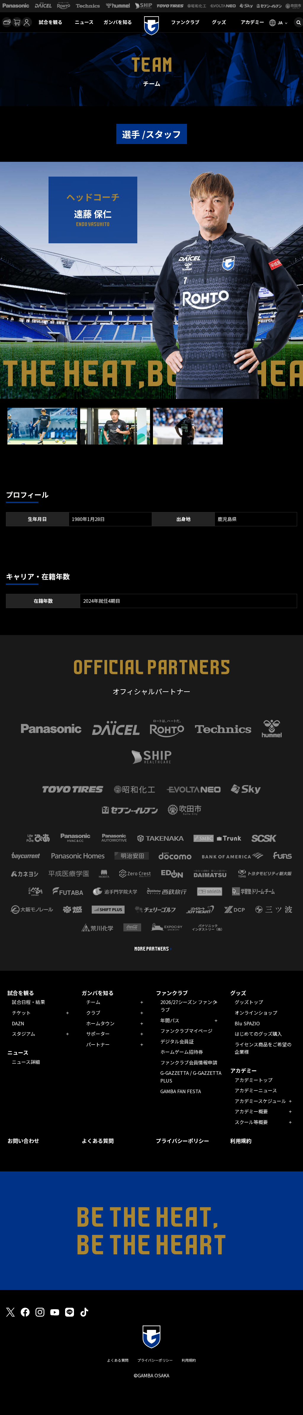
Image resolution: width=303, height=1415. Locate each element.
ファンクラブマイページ (186, 1030)
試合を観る (50, 21)
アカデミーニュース (256, 1090)
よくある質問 (98, 1140)
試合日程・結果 (28, 1001)
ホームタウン (100, 1023)
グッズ (219, 21)
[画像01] (42, 440)
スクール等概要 (251, 1121)
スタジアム (23, 1033)
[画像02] (115, 440)
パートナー (98, 1044)
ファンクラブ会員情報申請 (188, 1062)
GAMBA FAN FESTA (180, 1091)
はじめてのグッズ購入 (258, 1033)
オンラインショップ (256, 1012)
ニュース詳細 (26, 1061)
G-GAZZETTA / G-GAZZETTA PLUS (190, 1076)
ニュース (84, 21)
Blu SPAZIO (247, 1023)
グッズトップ (249, 1001)
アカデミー (252, 21)
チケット (21, 1012)
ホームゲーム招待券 (181, 1051)
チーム (93, 1001)
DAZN (18, 1023)
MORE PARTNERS (151, 948)
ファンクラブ (185, 21)
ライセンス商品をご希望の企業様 (263, 1048)
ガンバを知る (118, 21)
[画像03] (188, 440)
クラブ (93, 1012)
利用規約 (241, 1140)
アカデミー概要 (251, 1111)
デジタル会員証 (177, 1041)
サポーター (98, 1033)
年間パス (169, 1020)
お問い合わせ (23, 1140)
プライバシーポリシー (182, 1140)
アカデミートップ (254, 1079)
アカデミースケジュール (260, 1100)
